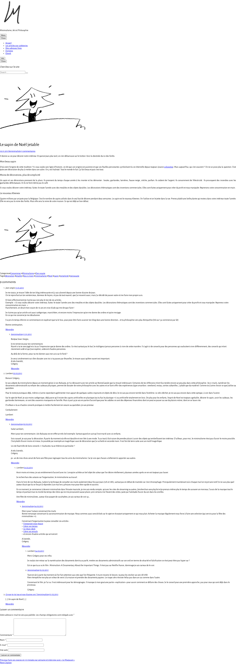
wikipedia (168, 167)
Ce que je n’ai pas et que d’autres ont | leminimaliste (27, 594)
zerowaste (74, 276)
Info (2, 58)
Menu (3, 35)
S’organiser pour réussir (33, 524)
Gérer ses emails (30, 531)
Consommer (15, 273)
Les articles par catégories (16, 46)
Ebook (8, 53)
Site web (4, 650)
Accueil (8, 43)
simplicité (64, 276)
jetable (19, 276)
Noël (50, 276)
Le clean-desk (29, 529)
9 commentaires (28, 151)
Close (3, 38)
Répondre (9, 329)
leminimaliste (17, 334)
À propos (9, 51)
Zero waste (40, 273)
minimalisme (41, 276)
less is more (28, 276)
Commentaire (6, 635)
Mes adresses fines (13, 48)
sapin (56, 276)
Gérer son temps (30, 526)
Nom (3, 640)
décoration (9, 276)
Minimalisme (28, 273)
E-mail (3, 645)
